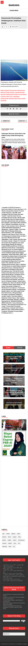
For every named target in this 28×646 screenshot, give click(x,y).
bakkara (13, 533)
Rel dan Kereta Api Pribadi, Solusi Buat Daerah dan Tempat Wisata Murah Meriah (13, 272)
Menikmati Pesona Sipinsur (9, 288)
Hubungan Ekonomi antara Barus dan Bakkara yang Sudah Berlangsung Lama (14, 135)
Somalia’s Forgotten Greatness (11, 207)
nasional (4, 543)
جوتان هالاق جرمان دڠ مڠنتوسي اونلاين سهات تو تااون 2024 (12, 568)
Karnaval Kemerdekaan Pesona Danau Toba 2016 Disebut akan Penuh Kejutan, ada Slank (13, 277)
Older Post (21, 121)
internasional (21, 540)
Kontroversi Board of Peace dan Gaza (12, 209)
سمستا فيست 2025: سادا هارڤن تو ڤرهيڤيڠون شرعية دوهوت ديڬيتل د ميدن (13, 579)
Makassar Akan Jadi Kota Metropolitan (12, 309)
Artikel (7, 533)
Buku (19, 537)
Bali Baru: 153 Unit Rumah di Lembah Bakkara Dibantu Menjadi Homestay (14, 266)
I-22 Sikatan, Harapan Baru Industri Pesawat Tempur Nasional (14, 211)
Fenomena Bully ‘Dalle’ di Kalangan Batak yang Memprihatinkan (13, 231)
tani (19, 543)
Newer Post (6, 121)
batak (18, 533)
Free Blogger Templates (21, 644)
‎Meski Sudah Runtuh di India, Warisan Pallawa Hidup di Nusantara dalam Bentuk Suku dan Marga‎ (13, 219)
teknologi (4, 546)
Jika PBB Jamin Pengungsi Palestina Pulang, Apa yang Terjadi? (12, 214)
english (9, 540)
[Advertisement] (14, 44)
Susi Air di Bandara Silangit (9, 281)
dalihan (4, 540)
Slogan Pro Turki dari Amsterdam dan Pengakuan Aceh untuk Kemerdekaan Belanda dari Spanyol (13, 242)
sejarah (10, 543)
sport (15, 543)
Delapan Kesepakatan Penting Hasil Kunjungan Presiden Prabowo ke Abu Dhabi (12, 607)
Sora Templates (10, 644)
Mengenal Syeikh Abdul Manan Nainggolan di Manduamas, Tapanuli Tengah (13, 227)
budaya (14, 537)
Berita (16, 26)
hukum (14, 540)
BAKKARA (14, 5)
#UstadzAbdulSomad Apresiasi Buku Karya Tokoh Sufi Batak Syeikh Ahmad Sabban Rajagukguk (14, 252)
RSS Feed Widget (12, 206)
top (14, 546)
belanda (4, 537)
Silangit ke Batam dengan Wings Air (12, 284)
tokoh (10, 546)
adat (3, 533)
